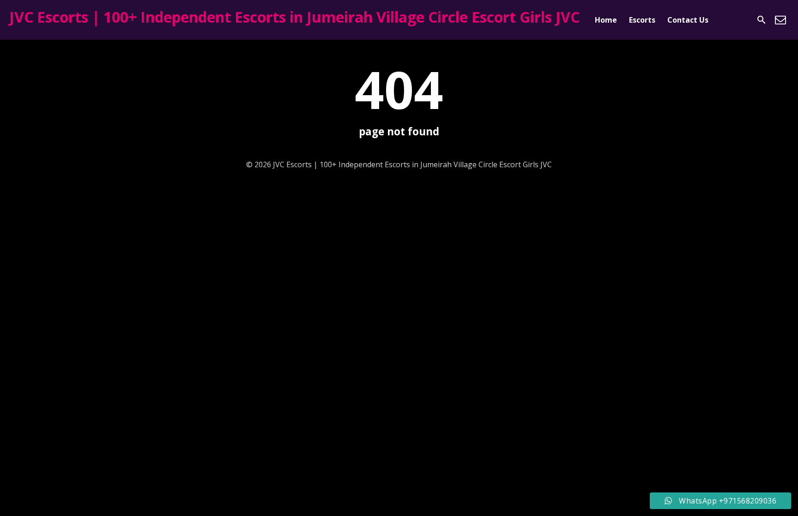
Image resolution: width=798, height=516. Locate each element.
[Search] (761, 20)
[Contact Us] (780, 20)
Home (606, 20)
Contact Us (687, 20)
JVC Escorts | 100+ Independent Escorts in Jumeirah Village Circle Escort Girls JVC (294, 17)
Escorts (642, 20)
